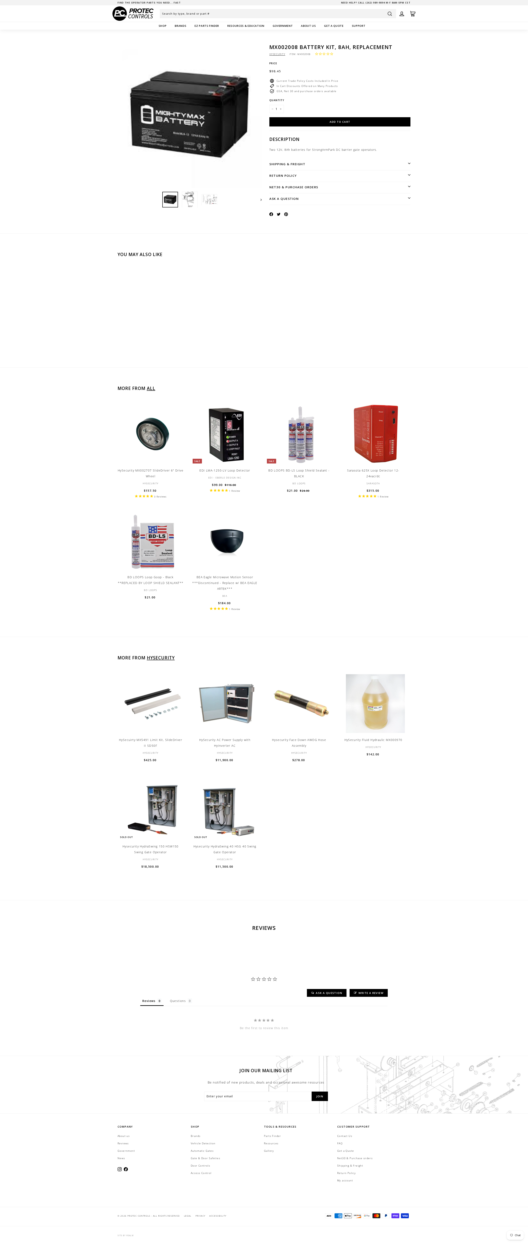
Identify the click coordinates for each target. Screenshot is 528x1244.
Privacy (200, 1215)
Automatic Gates (202, 1151)
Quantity (276, 100)
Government (283, 26)
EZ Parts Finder (206, 26)
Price (273, 63)
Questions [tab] (178, 1001)
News (121, 1158)
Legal (187, 1215)
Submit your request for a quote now (147, 2)
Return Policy (283, 175)
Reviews (123, 1143)
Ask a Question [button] (329, 993)
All (151, 388)
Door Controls (200, 1165)
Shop (163, 26)
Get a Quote (333, 26)
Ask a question (284, 199)
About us (308, 26)
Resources (271, 1143)
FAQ (340, 1143)
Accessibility (217, 1215)
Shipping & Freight (287, 164)
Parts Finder (272, 1136)
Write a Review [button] (370, 993)
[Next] (259, 199)
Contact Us (344, 1136)
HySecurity (277, 54)
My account (345, 1180)
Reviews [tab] (149, 1001)
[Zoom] (190, 116)
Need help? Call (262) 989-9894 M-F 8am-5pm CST (375, 2)
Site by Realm (126, 1235)
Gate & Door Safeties (205, 1158)
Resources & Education (245, 26)
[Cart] (413, 14)
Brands (180, 26)
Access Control (201, 1173)
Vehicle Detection (203, 1143)
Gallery (269, 1151)
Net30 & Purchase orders (293, 187)
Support (358, 26)
